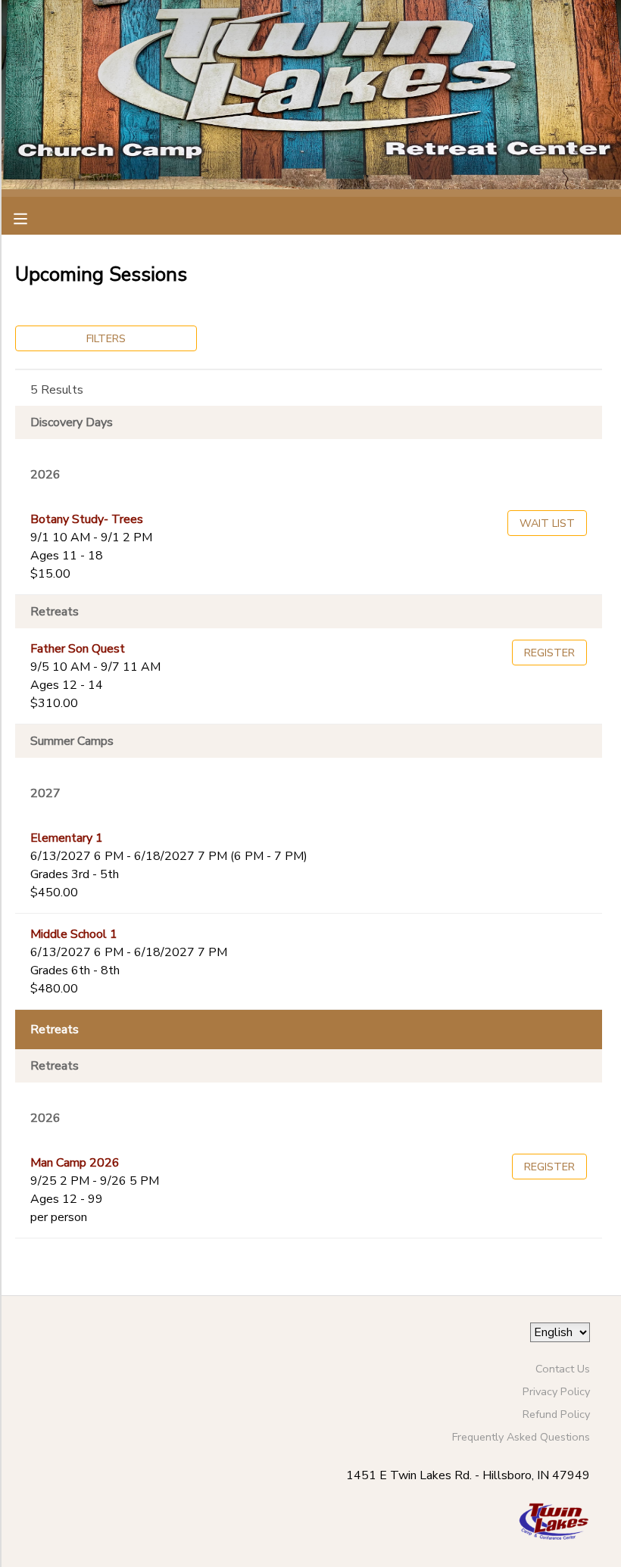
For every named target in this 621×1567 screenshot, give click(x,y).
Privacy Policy (556, 1391)
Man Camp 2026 (75, 1162)
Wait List (547, 523)
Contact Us (562, 1368)
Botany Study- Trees (86, 519)
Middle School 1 (73, 934)
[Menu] (31, 217)
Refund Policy (556, 1414)
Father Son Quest (77, 648)
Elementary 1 (66, 838)
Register (549, 652)
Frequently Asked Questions (521, 1436)
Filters (106, 338)
